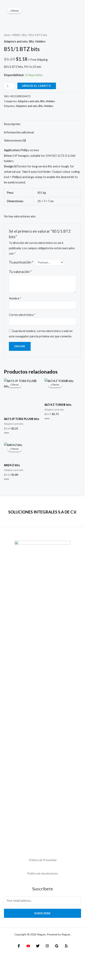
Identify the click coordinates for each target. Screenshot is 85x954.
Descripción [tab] (12, 124)
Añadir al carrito (36, 85)
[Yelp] (66, 946)
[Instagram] (47, 946)
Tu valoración (20, 272)
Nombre (15, 298)
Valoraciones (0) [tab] (15, 140)
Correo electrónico (22, 314)
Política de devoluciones (42, 873)
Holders (40, 41)
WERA (16, 35)
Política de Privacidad (42, 860)
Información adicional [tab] (19, 132)
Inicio (7, 35)
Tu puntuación (21, 262)
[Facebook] (19, 946)
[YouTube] (28, 946)
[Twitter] (38, 946)
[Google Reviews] (57, 946)
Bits (24, 35)
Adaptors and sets (16, 41)
